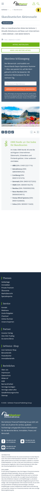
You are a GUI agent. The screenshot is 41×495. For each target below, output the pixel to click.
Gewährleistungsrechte (10, 392)
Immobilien (5, 285)
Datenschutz (6, 375)
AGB (3, 381)
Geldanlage (5, 282)
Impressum (5, 372)
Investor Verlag (7, 333)
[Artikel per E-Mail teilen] (9, 132)
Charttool (4, 316)
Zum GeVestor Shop (8, 350)
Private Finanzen (7, 288)
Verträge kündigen (8, 387)
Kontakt (4, 307)
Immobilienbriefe (7, 358)
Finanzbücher (6, 356)
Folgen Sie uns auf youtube (11, 447)
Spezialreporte (6, 296)
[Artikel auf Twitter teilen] (6, 132)
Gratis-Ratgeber (7, 313)
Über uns (4, 370)
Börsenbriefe (6, 353)
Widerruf (4, 378)
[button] (38, 10)
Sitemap (4, 395)
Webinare (5, 310)
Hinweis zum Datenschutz (29, 98)
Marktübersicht (7, 293)
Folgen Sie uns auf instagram (30, 441)
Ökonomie (5, 290)
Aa (34, 132)
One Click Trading (7, 336)
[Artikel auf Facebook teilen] (2, 132)
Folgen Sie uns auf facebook (11, 441)
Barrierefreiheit (7, 384)
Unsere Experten (7, 322)
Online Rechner (7, 319)
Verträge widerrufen (9, 390)
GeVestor (4, 10)
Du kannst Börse (7, 339)
